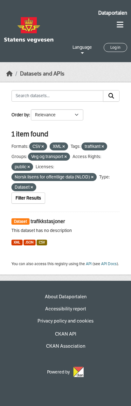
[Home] (9, 73)
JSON (29, 242)
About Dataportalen (65, 297)
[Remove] (42, 147)
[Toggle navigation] (120, 24)
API (89, 264)
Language (82, 47)
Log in (115, 47)
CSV (42, 242)
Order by (20, 115)
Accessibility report (65, 309)
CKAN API (65, 334)
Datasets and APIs (42, 73)
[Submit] (111, 96)
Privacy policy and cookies (65, 321)
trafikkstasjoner (48, 221)
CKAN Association (65, 346)
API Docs (109, 264)
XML (17, 242)
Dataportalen (112, 13)
